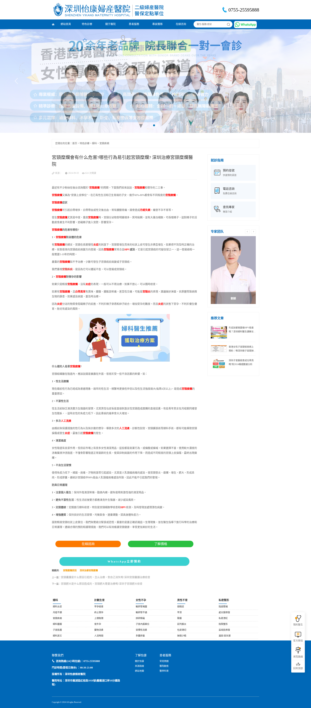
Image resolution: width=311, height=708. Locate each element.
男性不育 (182, 600)
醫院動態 (164, 666)
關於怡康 (139, 661)
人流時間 (98, 636)
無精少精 (181, 636)
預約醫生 (298, 624)
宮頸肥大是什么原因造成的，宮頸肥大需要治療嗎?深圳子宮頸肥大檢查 (101, 583)
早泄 (179, 612)
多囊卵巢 (140, 636)
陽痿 (179, 618)
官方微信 (298, 640)
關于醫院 (110, 24)
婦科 (94, 143)
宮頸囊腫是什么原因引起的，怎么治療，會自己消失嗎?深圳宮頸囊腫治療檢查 (105, 577)
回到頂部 (298, 667)
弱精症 (180, 606)
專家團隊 (157, 24)
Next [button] (253, 231)
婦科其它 (57, 636)
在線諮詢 (88, 544)
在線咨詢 (181, 24)
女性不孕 (141, 600)
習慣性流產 (141, 630)
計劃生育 (99, 600)
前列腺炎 (181, 624)
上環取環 (98, 618)
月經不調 (57, 612)
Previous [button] (247, 231)
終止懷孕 (98, 612)
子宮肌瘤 (57, 630)
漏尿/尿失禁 (225, 636)
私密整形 (224, 600)
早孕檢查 (98, 606)
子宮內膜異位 (142, 624)
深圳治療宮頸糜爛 (89, 570)
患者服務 (134, 24)
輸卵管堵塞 (141, 606)
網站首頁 (66, 24)
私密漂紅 (223, 618)
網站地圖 (139, 671)
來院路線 (298, 657)
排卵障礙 (140, 618)
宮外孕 (97, 624)
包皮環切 (181, 630)
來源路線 (139, 666)
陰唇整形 (223, 624)
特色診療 (87, 24)
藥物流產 (98, 630)
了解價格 (160, 544)
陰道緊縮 (223, 606)
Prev (18, 81)
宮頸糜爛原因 (70, 570)
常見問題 (164, 661)
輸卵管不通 (141, 612)
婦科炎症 (57, 606)
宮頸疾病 (104, 143)
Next (293, 81)
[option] (233, 270)
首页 (74, 143)
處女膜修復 (224, 612)
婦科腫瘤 (57, 624)
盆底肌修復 (224, 630)
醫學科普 (164, 671)
